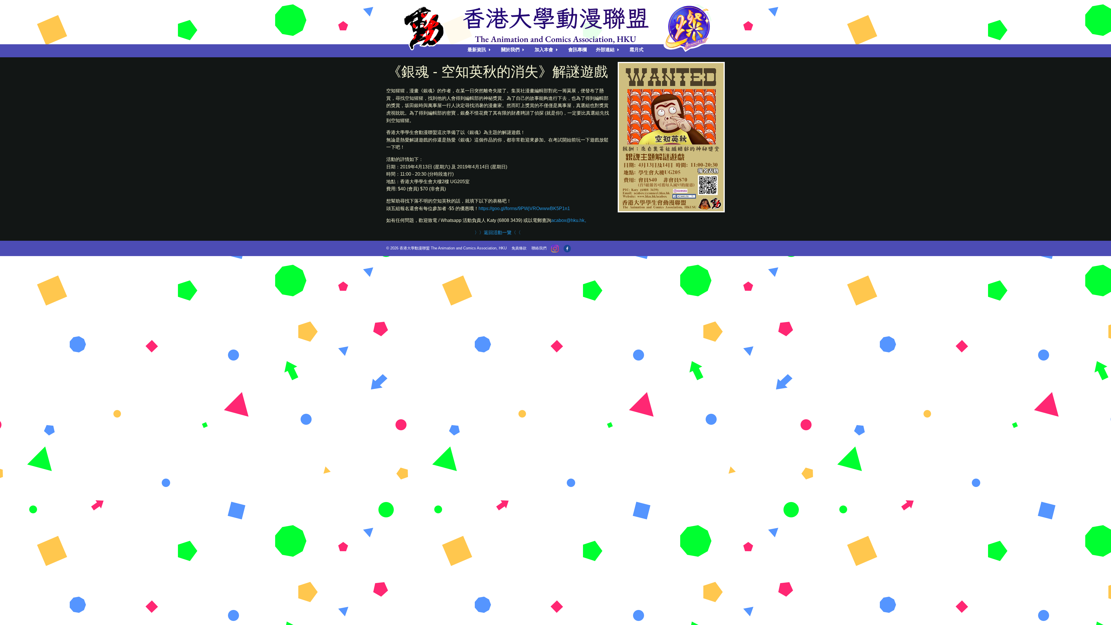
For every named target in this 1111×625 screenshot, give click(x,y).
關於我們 (510, 49)
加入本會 (544, 49)
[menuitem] (479, 49)
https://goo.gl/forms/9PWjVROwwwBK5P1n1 (524, 208)
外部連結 (605, 49)
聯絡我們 (539, 248)
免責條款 (519, 248)
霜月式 (636, 49)
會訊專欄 (577, 49)
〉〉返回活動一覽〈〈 (497, 232)
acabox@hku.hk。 (570, 220)
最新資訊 (477, 49)
